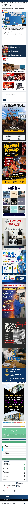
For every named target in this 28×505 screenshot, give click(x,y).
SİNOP (24, 2)
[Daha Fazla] (6, 26)
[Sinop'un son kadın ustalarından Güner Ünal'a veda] (8, 76)
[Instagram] (8, 487)
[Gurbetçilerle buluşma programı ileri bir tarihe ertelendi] (14, 19)
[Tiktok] (12, 487)
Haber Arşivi (18, 486)
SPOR (26, 2)
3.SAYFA (5, 2)
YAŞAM (16, 2)
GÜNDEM (2, 2)
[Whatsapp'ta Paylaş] (5, 26)
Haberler (3, 4)
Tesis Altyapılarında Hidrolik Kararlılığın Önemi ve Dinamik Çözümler (19, 89)
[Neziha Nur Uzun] (4, 59)
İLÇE (10, 2)
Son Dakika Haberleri (19, 485)
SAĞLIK (21, 2)
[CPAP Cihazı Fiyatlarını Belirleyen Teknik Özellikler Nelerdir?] (8, 85)
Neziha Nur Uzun (9, 59)
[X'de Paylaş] (4, 26)
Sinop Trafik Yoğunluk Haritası (20, 483)
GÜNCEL (8, 2)
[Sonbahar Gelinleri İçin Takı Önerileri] (8, 67)
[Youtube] (10, 487)
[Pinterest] (7, 487)
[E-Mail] (7, 60)
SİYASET (13, 2)
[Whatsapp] (13, 487)
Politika (19, 2)
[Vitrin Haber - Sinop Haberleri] (4, 1)
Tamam (7, 500)
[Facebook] (4, 487)
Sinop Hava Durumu (19, 482)
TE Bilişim (16, 498)
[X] (5, 487)
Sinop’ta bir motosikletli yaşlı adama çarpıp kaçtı (10, 503)
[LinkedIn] (9, 487)
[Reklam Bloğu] (14, 117)
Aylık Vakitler (4, 437)
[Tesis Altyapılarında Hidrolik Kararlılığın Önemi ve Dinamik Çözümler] (19, 85)
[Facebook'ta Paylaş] (2, 26)
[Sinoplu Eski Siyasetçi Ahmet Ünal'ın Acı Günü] (19, 76)
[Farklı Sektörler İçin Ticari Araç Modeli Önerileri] (19, 67)
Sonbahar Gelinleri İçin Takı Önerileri (7, 71)
